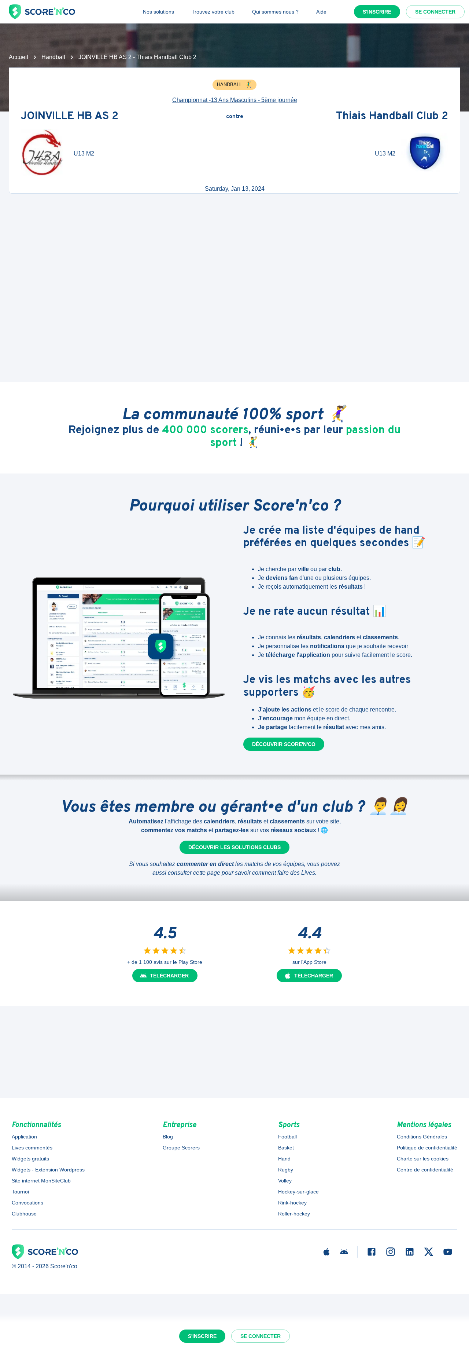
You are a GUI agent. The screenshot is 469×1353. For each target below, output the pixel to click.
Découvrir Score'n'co (283, 744)
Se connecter (435, 12)
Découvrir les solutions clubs (234, 847)
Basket (286, 1148)
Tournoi (20, 1192)
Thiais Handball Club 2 (392, 116)
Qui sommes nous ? (275, 12)
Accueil (18, 57)
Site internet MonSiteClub (41, 1181)
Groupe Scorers (181, 1148)
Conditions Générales (422, 1137)
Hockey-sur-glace (298, 1192)
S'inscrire (377, 12)
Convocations (27, 1203)
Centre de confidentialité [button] (425, 1170)
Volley (285, 1181)
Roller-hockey (294, 1214)
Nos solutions (158, 12)
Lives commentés (32, 1148)
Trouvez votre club (213, 12)
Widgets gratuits (30, 1159)
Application (24, 1137)
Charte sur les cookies (422, 1159)
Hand (284, 1159)
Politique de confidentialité (427, 1148)
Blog (168, 1137)
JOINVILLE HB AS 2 (69, 116)
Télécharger (169, 976)
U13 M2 (84, 153)
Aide (321, 12)
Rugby (285, 1170)
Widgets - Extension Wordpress (48, 1170)
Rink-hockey (292, 1203)
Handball (53, 57)
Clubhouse (24, 1214)
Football (287, 1137)
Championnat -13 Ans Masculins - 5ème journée (234, 100)
